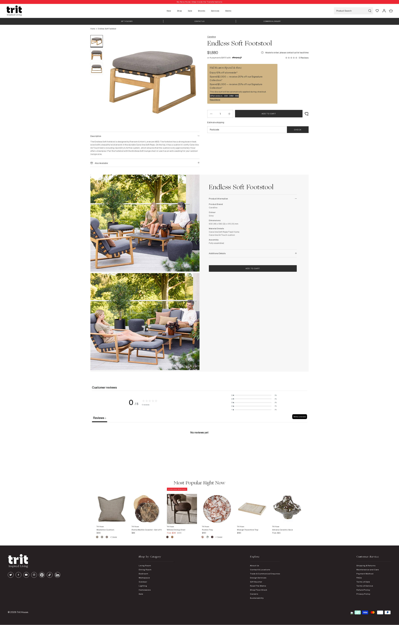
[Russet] (107, 537)
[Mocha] (167, 537)
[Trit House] (14, 10)
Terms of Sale (363, 582)
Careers (254, 594)
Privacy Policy (363, 594)
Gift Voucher (256, 582)
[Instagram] (34, 575)
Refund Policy (363, 590)
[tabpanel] (199, 445)
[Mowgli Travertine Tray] (252, 506)
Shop (179, 11)
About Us (254, 565)
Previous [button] (112, 82)
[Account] (384, 11)
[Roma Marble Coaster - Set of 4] (147, 506)
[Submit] (369, 10)
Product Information (218, 198)
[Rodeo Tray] (217, 506)
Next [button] (193, 82)
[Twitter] (11, 575)
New (169, 11)
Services (215, 11)
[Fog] (102, 537)
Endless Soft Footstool (107, 29)
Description (95, 136)
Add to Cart (269, 114)
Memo (228, 11)
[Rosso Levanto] (212, 537)
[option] (199, 2)
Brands (201, 11)
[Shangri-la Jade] (207, 537)
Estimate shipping (215, 122)
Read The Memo (258, 586)
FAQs (359, 578)
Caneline (211, 36)
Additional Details (217, 253)
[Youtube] (26, 575)
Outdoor (143, 582)
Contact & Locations (260, 569)
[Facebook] (18, 575)
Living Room (145, 565)
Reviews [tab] (99, 418)
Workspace (144, 578)
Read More (215, 99)
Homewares (145, 590)
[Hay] (97, 537)
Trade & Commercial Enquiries (265, 573)
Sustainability (257, 598)
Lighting (143, 586)
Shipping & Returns (365, 565)
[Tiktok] (50, 575)
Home (92, 29)
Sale (190, 11)
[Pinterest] (42, 575)
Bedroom (143, 573)
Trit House (22, 612)
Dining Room (145, 569)
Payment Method (364, 573)
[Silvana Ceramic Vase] (287, 506)
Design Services (258, 578)
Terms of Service (364, 586)
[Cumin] (172, 537)
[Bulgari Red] (202, 537)
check (297, 130)
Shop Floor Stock (258, 590)
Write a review (299, 416)
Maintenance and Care (367, 569)
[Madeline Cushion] (112, 506)
